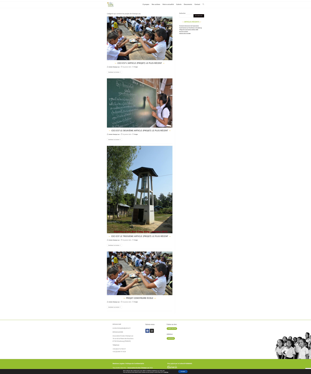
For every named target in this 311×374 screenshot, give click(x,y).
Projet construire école (139, 298)
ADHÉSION (171, 338)
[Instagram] (152, 331)
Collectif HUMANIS (185, 363)
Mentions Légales (118, 363)
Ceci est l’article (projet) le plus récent (139, 63)
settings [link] (166, 372)
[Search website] (203, 4)
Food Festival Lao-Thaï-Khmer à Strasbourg (190, 28)
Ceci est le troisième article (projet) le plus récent (139, 236)
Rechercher (182, 13)
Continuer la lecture (115, 72)
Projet (136, 67)
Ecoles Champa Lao (114, 67)
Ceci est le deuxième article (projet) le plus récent (139, 130)
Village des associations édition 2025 (188, 29)
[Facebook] (147, 331)
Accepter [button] (183, 371)
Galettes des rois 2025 (184, 33)
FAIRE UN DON (172, 328)
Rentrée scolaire (183, 31)
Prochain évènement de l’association (189, 26)
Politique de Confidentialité (135, 363)
